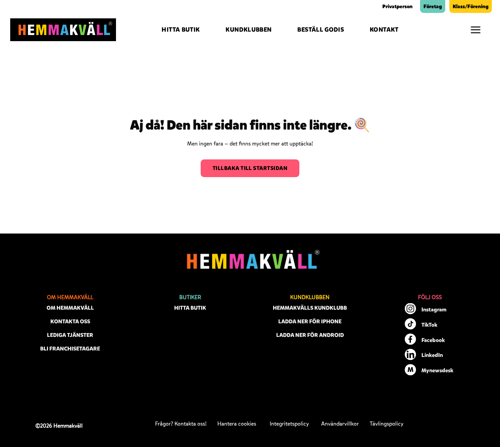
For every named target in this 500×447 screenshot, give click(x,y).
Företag (432, 6)
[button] (475, 29)
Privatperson (397, 6)
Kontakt (384, 29)
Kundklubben (248, 29)
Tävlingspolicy (386, 423)
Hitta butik (181, 29)
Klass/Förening (470, 6)
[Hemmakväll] (63, 29)
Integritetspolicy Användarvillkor (314, 423)
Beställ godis (320, 29)
